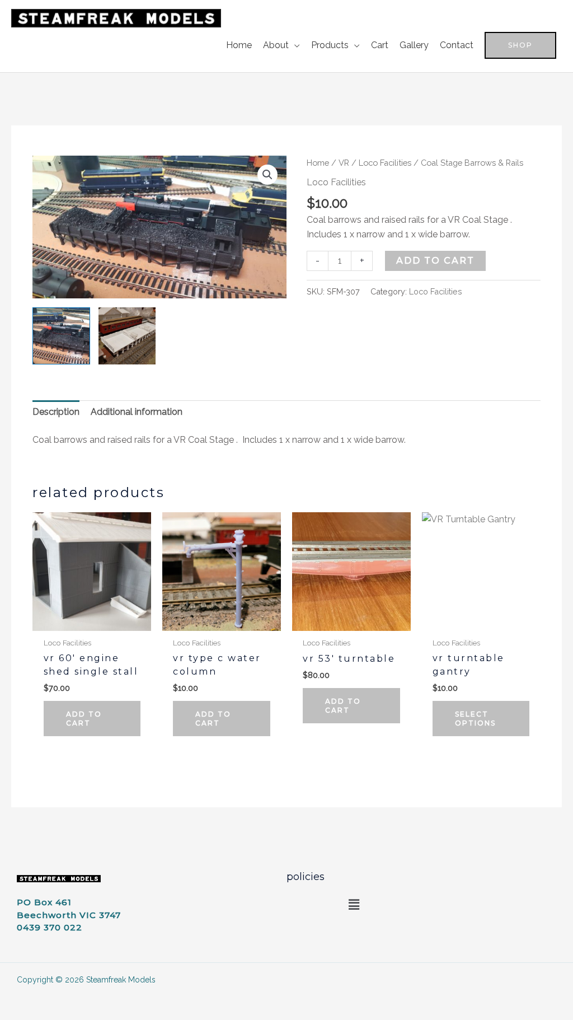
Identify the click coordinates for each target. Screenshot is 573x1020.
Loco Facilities (385, 162)
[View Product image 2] (127, 335)
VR (344, 162)
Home (318, 162)
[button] (520, 45)
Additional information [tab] (136, 411)
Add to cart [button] (84, 718)
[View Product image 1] (61, 335)
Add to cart (435, 260)
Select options (475, 718)
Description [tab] (55, 411)
